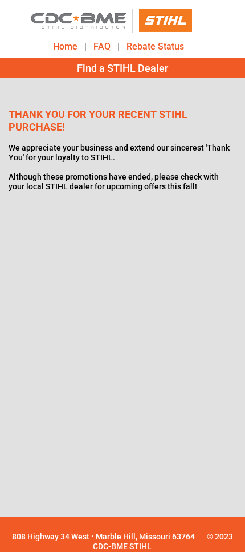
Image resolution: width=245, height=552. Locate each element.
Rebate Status (155, 46)
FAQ (102, 46)
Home (65, 46)
